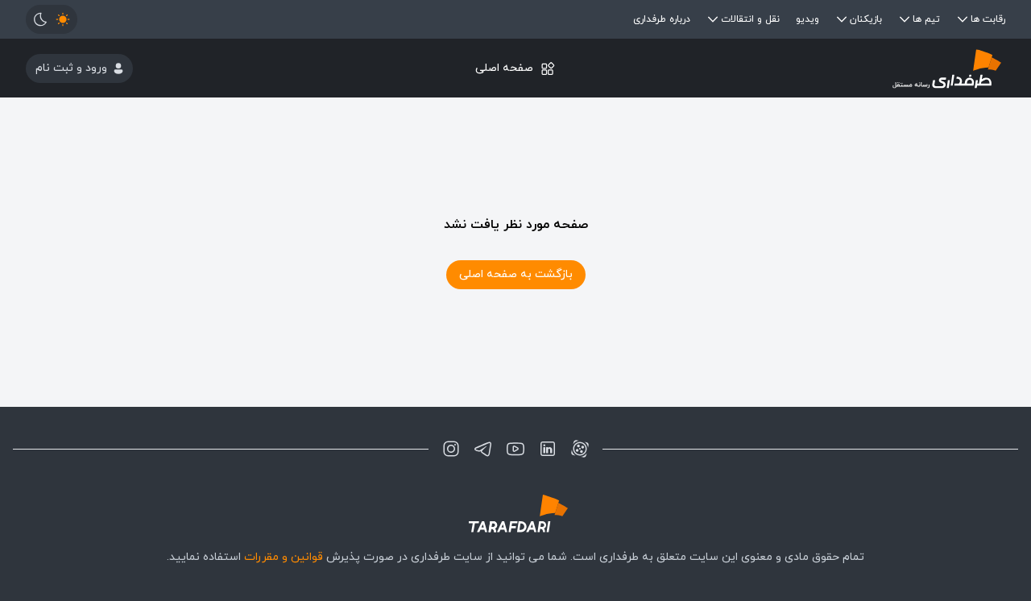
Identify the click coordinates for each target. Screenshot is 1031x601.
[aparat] (580, 448)
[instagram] (451, 448)
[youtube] (515, 448)
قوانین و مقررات (283, 557)
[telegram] (483, 448)
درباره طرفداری (661, 19)
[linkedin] (547, 448)
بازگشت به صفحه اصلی (516, 274)
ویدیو (807, 19)
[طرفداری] (842, 68)
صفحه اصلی (504, 68)
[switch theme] (51, 19)
